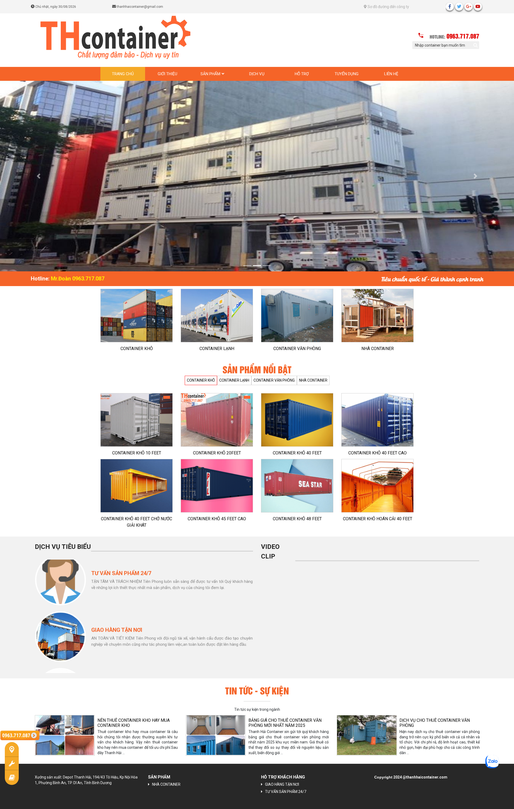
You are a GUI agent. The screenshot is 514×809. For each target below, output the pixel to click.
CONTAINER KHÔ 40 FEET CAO (377, 446)
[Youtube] (478, 7)
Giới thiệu (167, 73)
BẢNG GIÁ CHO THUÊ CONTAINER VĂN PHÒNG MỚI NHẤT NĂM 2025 (134, 716)
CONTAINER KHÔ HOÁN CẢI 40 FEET (377, 512)
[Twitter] (459, 7)
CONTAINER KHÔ (136, 341)
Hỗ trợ (302, 73)
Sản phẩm (210, 73)
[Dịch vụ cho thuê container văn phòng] (215, 729)
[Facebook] (450, 7)
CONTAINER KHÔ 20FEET (217, 446)
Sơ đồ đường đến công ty (388, 7)
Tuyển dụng (346, 73)
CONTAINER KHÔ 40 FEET (297, 446)
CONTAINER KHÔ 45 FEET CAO (217, 512)
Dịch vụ (256, 73)
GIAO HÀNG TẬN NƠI (282, 778)
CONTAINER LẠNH (216, 341)
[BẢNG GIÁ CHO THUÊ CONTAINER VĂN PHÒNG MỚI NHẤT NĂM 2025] (65, 729)
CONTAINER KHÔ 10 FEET (136, 446)
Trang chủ (123, 73)
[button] (38, 173)
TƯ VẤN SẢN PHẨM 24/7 (285, 785)
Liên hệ (391, 73)
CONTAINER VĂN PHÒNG (297, 341)
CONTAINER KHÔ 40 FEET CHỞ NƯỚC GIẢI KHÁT (136, 515)
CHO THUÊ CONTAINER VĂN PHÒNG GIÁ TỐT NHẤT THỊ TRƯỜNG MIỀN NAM (437, 716)
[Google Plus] (468, 7)
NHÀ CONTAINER (377, 341)
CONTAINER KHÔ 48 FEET (297, 512)
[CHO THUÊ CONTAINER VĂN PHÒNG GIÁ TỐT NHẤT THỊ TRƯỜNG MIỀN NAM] (366, 729)
